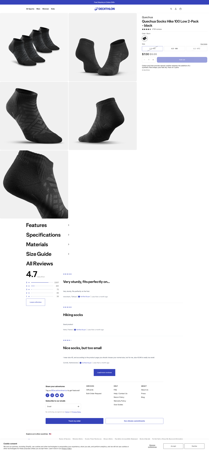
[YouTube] (57, 395)
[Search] (171, 8)
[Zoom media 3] (34, 116)
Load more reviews (104, 372)
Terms (67, 412)
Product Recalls (145, 439)
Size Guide (204, 44)
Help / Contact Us (120, 393)
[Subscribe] (78, 406)
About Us (144, 390)
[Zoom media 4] (103, 116)
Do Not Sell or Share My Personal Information (167, 439)
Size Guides (118, 405)
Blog (143, 397)
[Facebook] (47, 395)
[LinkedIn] (62, 395)
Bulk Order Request (93, 393)
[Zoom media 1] (34, 47)
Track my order (74, 421)
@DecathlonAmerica (59, 390)
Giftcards (89, 390)
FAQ (115, 390)
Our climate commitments (134, 421)
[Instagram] (52, 395)
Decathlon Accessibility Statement (126, 439)
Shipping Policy (78, 439)
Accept (173, 446)
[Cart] (180, 8)
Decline (194, 446)
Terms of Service (64, 439)
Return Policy (119, 397)
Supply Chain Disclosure (93, 439)
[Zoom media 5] (34, 184)
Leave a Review (35, 302)
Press (143, 393)
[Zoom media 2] (103, 47)
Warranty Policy (120, 401)
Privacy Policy (67, 448)
